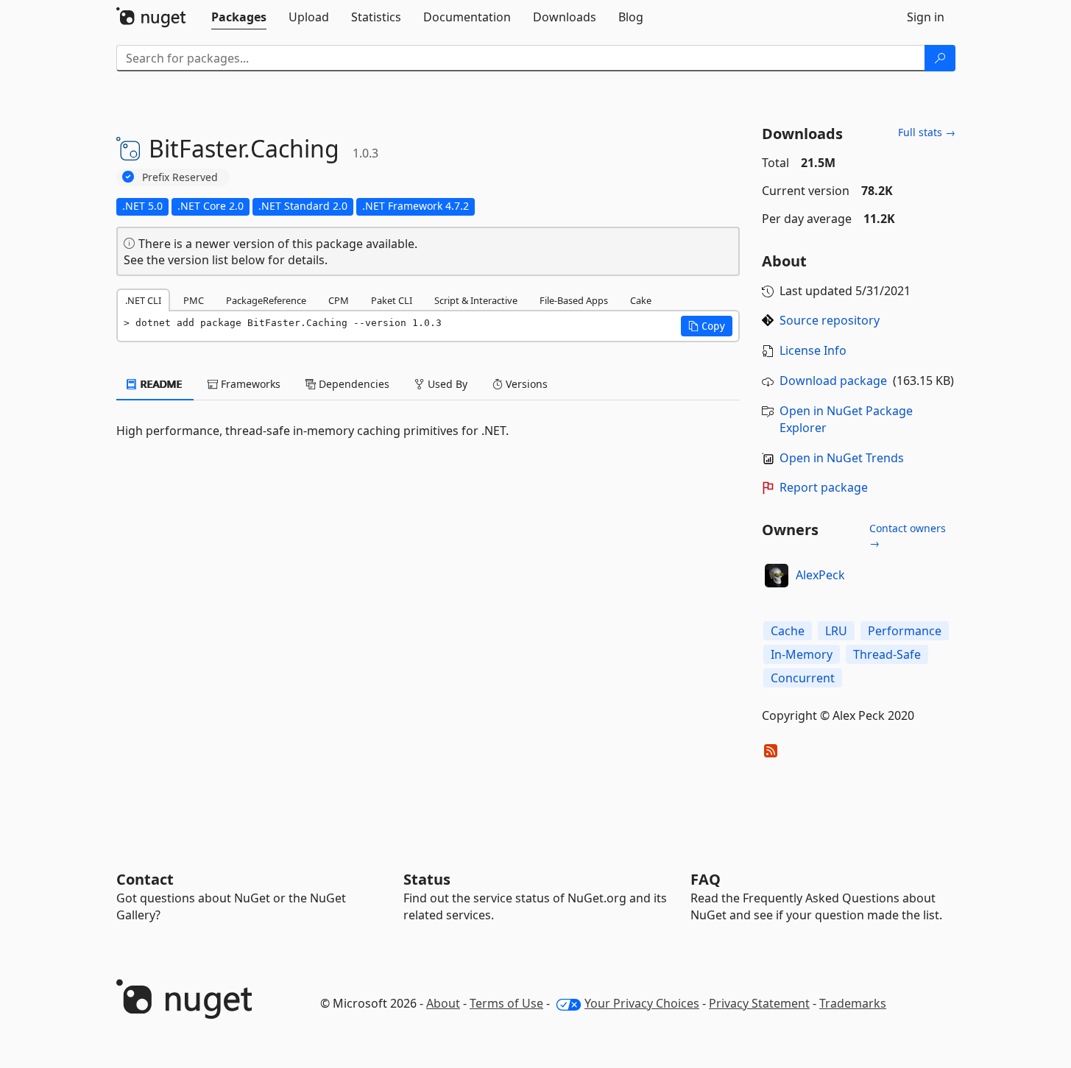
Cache (788, 631)
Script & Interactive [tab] (475, 300)
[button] (706, 326)
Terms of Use (506, 1003)
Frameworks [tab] (249, 384)
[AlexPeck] (776, 575)
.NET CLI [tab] (143, 300)
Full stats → (926, 132)
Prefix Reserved (180, 177)
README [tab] (160, 384)
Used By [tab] (446, 384)
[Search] (940, 58)
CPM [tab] (338, 300)
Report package (824, 487)
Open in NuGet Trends (842, 458)
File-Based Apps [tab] (574, 300)
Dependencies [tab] (352, 384)
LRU (836, 631)
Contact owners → (907, 535)
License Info (813, 350)
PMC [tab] (193, 300)
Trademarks (852, 1003)
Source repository (830, 320)
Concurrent (803, 678)
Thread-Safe (887, 654)
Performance (904, 631)
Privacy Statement (759, 1003)
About (443, 1003)
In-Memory (802, 654)
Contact (145, 879)
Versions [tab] (525, 384)
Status (426, 879)
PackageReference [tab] (266, 300)
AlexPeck (820, 575)
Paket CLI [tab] (391, 300)
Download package (833, 380)
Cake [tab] (640, 300)
